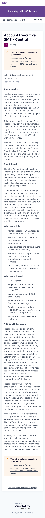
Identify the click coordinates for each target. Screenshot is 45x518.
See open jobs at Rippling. (21, 58)
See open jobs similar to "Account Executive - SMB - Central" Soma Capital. (24, 63)
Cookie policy (28, 513)
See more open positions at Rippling (22, 488)
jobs (3, 20)
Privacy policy (17, 513)
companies (12, 20)
